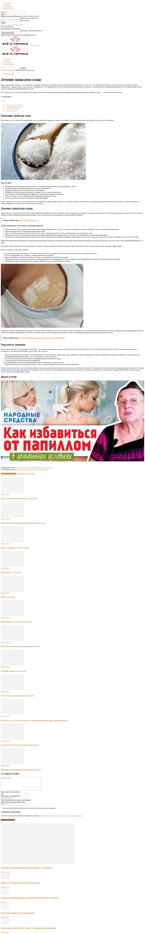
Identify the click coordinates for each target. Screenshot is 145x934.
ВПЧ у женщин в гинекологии (15, 548)
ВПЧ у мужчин (8, 597)
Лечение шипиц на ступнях (13, 671)
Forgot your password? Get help (12, 25)
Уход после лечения (13, 109)
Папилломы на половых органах (16, 622)
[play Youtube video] (72, 421)
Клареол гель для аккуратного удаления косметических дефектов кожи (34, 720)
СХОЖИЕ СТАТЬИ (8, 474)
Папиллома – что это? (11, 572)
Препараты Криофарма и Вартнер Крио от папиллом (26, 868)
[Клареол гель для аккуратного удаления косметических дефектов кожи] (12, 714)
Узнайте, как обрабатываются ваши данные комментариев (61, 816)
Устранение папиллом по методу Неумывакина (31, 469)
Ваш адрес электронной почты (31, 31)
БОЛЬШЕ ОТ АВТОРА (25, 474)
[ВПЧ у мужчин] (12, 591)
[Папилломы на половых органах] (12, 615)
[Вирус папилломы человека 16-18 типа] (12, 492)
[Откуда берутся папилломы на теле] (12, 689)
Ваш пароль (24, 20)
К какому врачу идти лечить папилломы (20, 745)
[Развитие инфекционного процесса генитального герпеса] (5, 894)
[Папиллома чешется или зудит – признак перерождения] (5, 924)
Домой (3, 70)
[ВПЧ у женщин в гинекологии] (12, 542)
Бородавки (9, 6)
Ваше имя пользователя (29, 18)
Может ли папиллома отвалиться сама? (20, 883)
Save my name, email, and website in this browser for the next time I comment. (29, 808)
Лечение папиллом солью (15, 107)
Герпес (7, 4)
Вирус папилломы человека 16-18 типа (19, 498)
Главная (8, 3)
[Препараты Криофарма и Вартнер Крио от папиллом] (38, 864)
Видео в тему (11, 111)
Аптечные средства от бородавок (17, 913)
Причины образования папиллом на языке (21, 769)
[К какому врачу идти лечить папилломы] (12, 739)
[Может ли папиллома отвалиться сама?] (5, 879)
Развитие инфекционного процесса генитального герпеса (29, 898)
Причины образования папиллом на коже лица (23, 523)
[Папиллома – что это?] (12, 566)
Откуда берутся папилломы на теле (17, 695)
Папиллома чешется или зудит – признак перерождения (28, 928)
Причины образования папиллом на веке (20, 646)
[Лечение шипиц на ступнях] (12, 665)
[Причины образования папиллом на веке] (12, 640)
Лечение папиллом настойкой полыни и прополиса (34, 467)
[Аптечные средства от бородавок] (5, 909)
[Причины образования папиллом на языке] (12, 763)
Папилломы (9, 8)
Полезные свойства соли (14, 105)
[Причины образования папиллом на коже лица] (12, 517)
